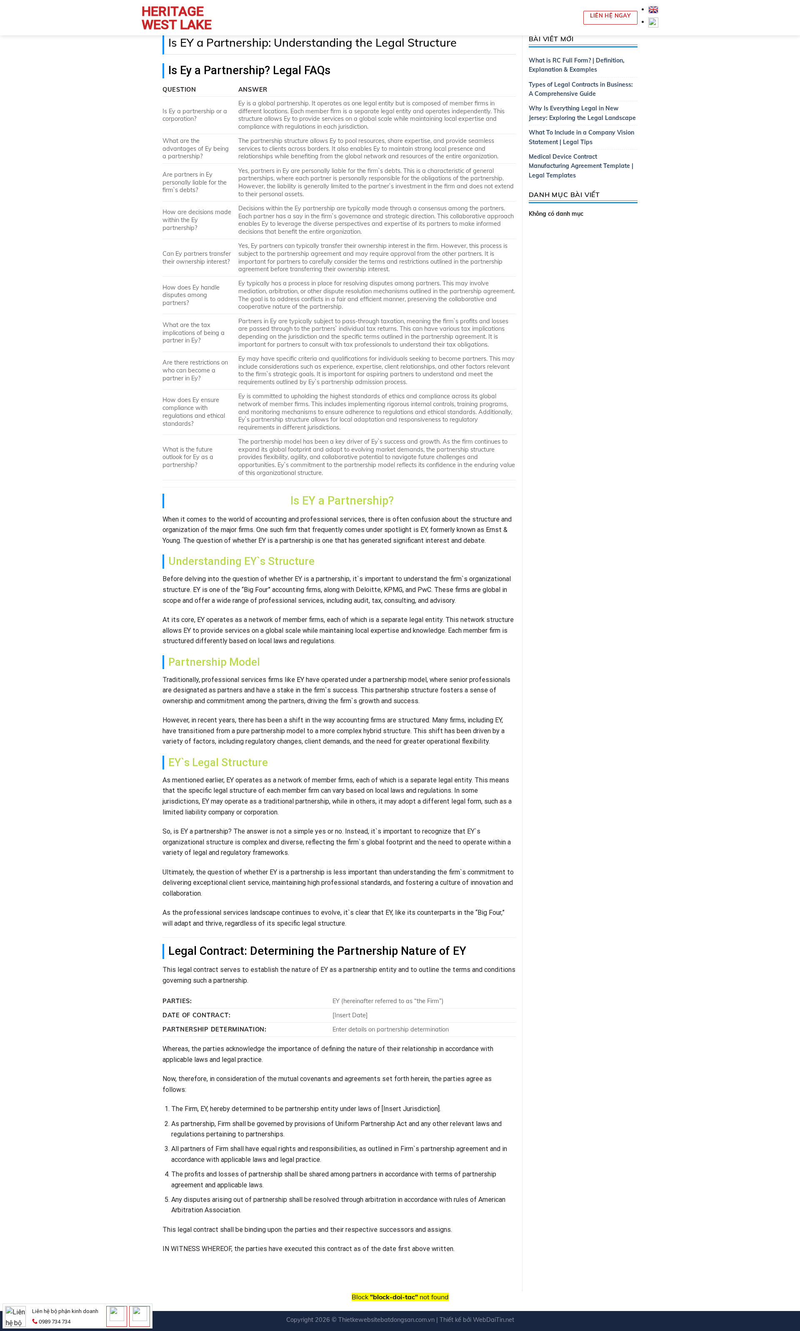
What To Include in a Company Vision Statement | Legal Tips (581, 137)
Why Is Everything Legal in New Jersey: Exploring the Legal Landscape (582, 113)
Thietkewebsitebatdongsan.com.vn (386, 1320)
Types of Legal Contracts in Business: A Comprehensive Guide (581, 89)
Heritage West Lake (177, 18)
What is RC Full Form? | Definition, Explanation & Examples (577, 65)
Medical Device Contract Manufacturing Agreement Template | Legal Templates (581, 166)
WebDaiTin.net (493, 1320)
